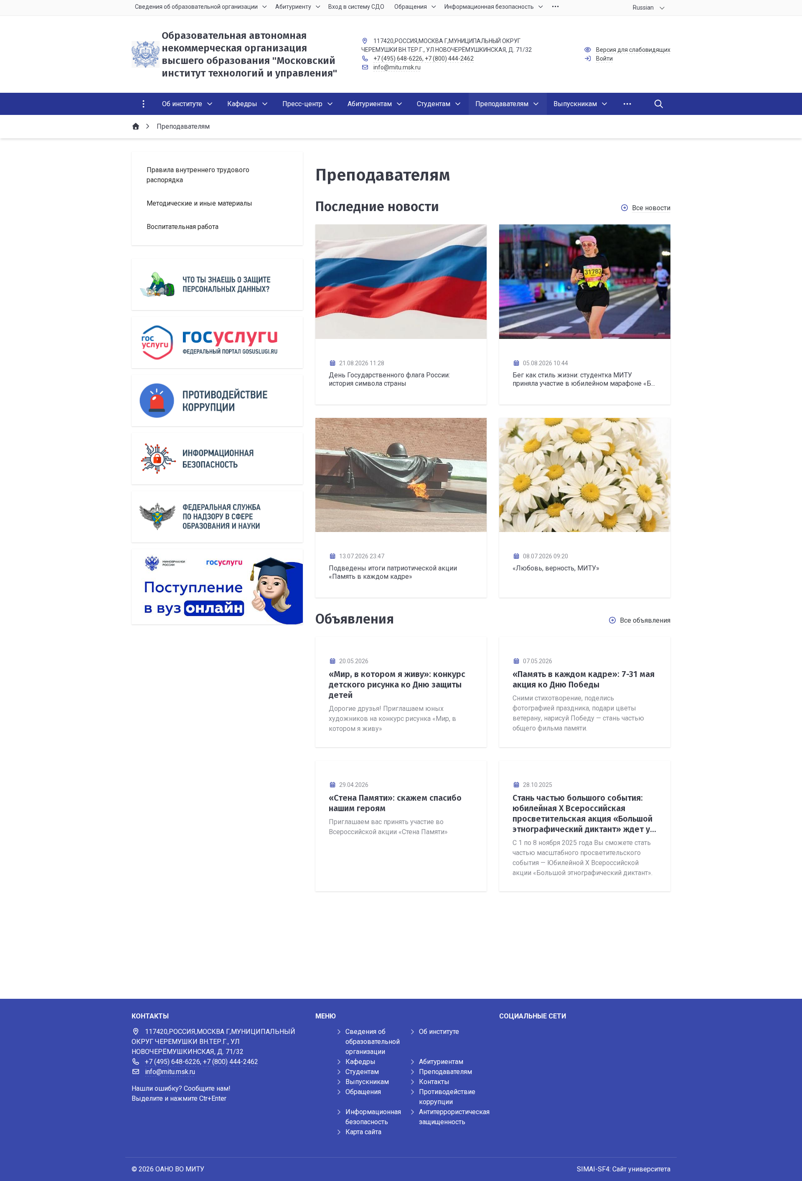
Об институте (439, 1032)
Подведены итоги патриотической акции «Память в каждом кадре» (393, 572)
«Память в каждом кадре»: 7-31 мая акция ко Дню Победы (584, 679)
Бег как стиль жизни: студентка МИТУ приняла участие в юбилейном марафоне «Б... (584, 379)
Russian (643, 7)
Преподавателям (445, 1072)
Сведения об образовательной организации (372, 1042)
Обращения (363, 1092)
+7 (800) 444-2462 (449, 58)
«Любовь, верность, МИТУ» (556, 568)
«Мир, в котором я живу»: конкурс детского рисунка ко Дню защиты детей (397, 684)
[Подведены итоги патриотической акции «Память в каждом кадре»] (401, 475)
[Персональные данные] (217, 284)
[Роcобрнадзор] (217, 516)
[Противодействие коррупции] (217, 400)
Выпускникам (367, 1082)
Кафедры (360, 1062)
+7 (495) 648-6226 (397, 58)
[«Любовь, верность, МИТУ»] (584, 475)
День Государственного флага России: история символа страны (389, 379)
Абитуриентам (441, 1062)
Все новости (651, 208)
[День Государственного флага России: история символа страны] (401, 281)
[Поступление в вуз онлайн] (217, 586)
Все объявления (645, 620)
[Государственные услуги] (217, 342)
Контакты (434, 1082)
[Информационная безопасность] (217, 458)
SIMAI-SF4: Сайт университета (623, 1169)
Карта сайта (363, 1132)
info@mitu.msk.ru (397, 67)
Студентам (362, 1072)
